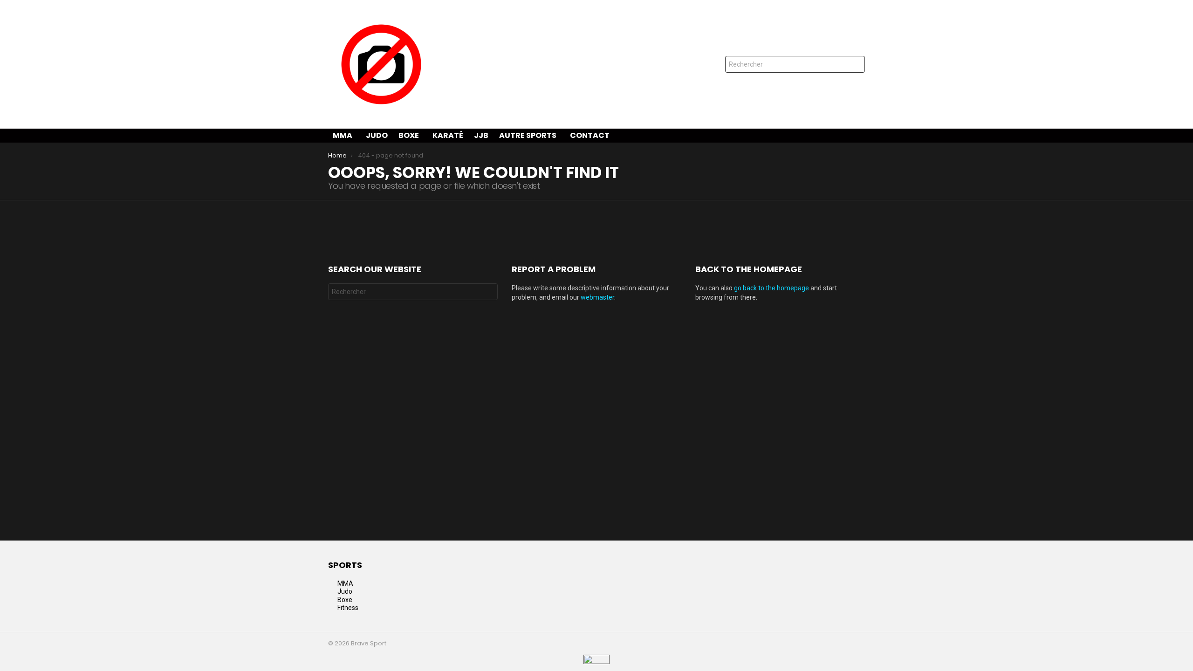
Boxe (408, 135)
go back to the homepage (771, 288)
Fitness (347, 607)
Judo (377, 135)
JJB (481, 135)
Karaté (447, 135)
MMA (342, 135)
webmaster (597, 297)
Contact (590, 135)
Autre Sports (527, 135)
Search (855, 65)
